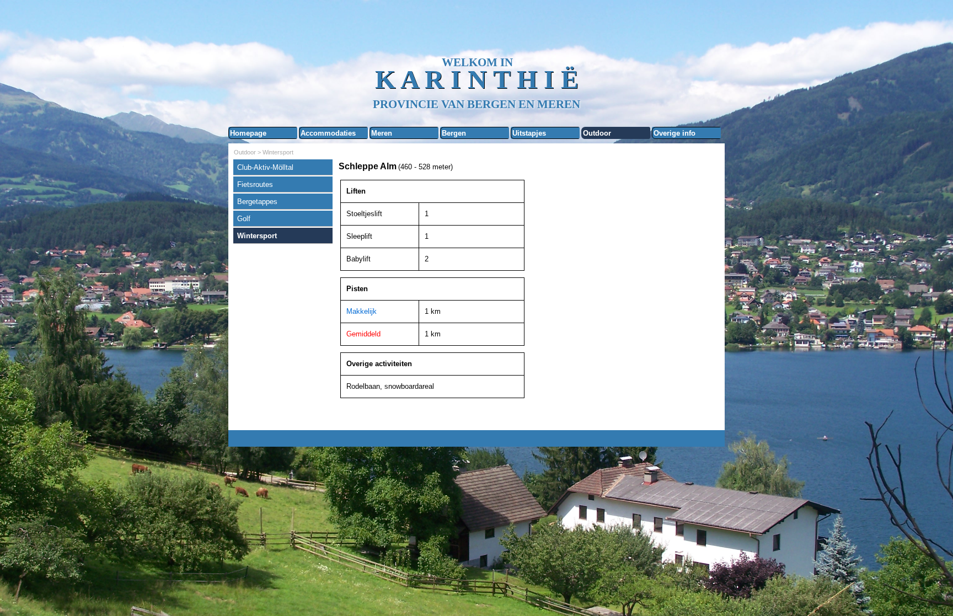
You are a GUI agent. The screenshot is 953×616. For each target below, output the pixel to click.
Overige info (674, 133)
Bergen (454, 133)
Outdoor (597, 133)
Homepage (248, 133)
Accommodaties (328, 133)
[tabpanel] (529, 166)
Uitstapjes (529, 133)
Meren (381, 133)
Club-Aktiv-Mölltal (265, 167)
